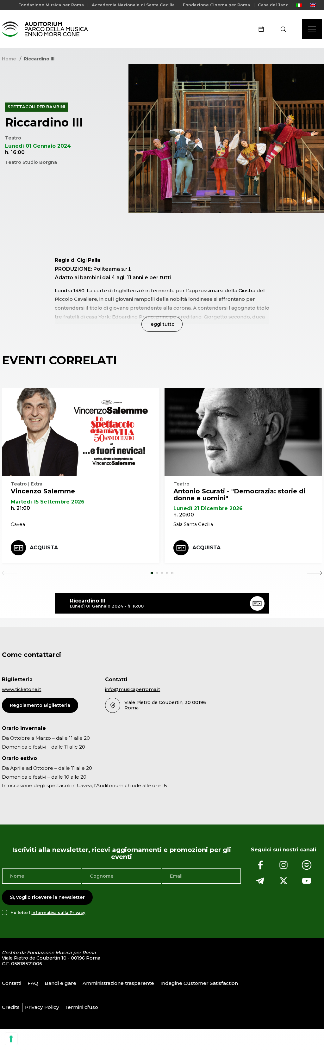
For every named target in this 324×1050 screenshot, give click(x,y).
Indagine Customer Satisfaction (199, 983)
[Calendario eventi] (263, 29)
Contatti (11, 983)
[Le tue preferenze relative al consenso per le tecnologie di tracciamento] (11, 1039)
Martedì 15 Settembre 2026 (47, 502)
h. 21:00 (20, 508)
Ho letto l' (47, 912)
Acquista (44, 548)
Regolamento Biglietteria (40, 705)
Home (9, 59)
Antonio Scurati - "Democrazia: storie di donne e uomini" (239, 494)
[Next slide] (314, 573)
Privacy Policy (42, 1007)
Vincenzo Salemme (43, 491)
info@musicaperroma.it (132, 689)
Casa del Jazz (273, 5)
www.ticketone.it (21, 689)
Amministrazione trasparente (118, 983)
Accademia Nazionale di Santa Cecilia (133, 5)
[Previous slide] (9, 573)
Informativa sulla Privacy (58, 912)
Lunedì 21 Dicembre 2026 (208, 508)
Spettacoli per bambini (36, 107)
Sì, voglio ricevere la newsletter (47, 897)
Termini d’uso (81, 1007)
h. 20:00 (183, 515)
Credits (11, 1007)
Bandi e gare (60, 983)
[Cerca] (285, 29)
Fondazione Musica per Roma (51, 5)
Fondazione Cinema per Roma (216, 5)
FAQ (33, 983)
